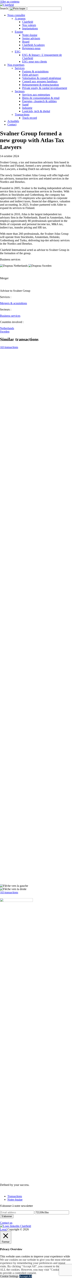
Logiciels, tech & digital (36, 111)
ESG (17, 51)
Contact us (6, 1222)
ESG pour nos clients (34, 61)
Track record (29, 117)
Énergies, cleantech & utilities (39, 101)
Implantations (30, 28)
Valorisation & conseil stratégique (41, 78)
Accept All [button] (25, 1276)
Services (20, 68)
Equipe (19, 31)
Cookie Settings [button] (9, 1276)
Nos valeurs (29, 25)
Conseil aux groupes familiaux (40, 81)
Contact (11, 124)
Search (4, 8)
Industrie (27, 107)
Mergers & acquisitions (13, 303)
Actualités (13, 121)
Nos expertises (15, 64)
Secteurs (20, 91)
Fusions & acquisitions (35, 71)
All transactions (9, 347)
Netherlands (7, 328)
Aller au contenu (9, 1)
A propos (20, 18)
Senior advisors (31, 38)
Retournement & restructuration (40, 84)
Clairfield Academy (33, 45)
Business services (10, 315)
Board (25, 41)
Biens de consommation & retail (40, 98)
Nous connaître (16, 15)
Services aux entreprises (36, 94)
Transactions (22, 114)
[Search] (18, 9)
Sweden (4, 331)
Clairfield (27, 21)
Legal (3, 1229)
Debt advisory (30, 74)
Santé (25, 104)
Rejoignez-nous (31, 48)
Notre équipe (29, 35)
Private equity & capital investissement (44, 88)
